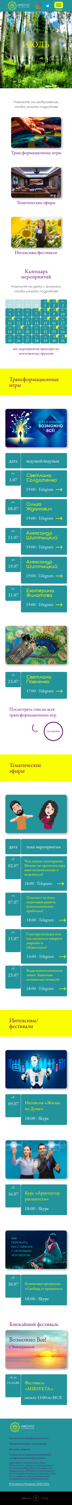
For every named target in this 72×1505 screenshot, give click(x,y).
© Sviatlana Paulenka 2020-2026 (29, 1484)
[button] (53, 731)
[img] (59, 6)
